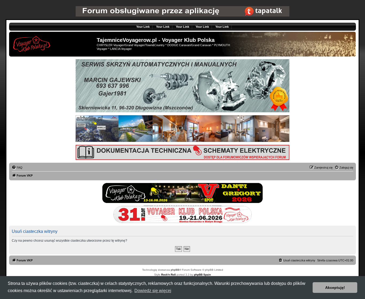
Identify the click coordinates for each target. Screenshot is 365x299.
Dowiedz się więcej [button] (152, 290)
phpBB (175, 269)
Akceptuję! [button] (335, 287)
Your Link (143, 26)
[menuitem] (17, 167)
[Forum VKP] (53, 43)
